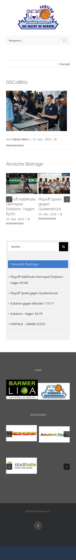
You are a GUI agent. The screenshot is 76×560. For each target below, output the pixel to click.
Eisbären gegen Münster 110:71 (32, 303)
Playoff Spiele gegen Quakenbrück (34, 293)
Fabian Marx (20, 139)
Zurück (65, 64)
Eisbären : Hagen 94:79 (26, 314)
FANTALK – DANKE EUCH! (27, 324)
